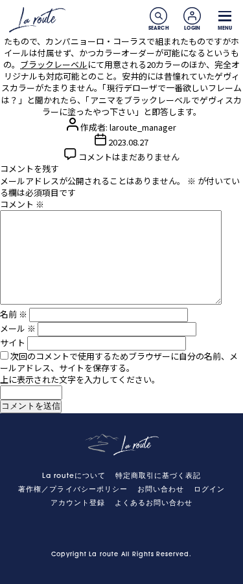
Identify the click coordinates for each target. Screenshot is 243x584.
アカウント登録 (78, 503)
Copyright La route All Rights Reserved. (121, 554)
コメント (22, 204)
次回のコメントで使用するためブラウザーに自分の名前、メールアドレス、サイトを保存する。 (119, 362)
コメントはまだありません (128, 157)
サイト (12, 342)
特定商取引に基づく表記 (158, 476)
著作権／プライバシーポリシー (73, 489)
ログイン (209, 489)
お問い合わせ (160, 489)
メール (18, 328)
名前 (13, 314)
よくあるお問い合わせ (154, 503)
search (158, 16)
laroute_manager (143, 127)
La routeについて (74, 476)
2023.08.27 (128, 142)
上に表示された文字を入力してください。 (80, 379)
